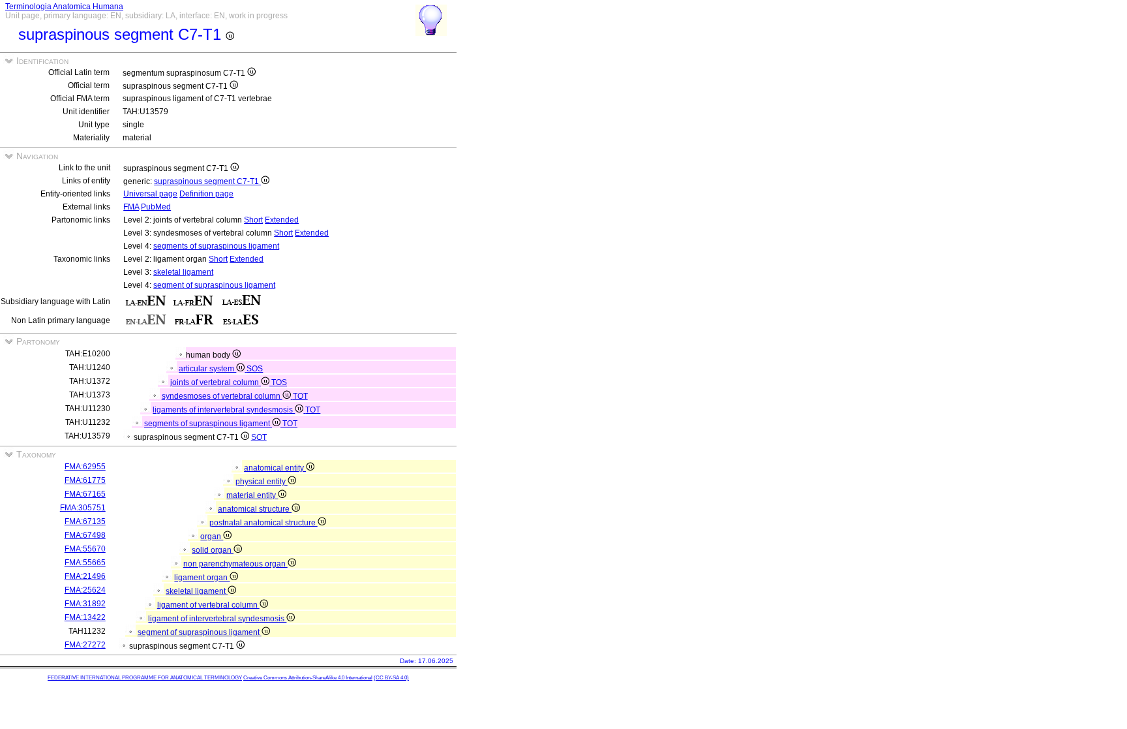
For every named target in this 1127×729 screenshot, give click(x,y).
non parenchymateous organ (235, 563)
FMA (131, 206)
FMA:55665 (85, 562)
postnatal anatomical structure (263, 522)
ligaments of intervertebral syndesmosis (224, 409)
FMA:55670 (85, 548)
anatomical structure (255, 509)
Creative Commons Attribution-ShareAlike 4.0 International (307, 678)
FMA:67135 (85, 521)
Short (253, 220)
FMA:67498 (85, 535)
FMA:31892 (85, 603)
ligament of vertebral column (208, 605)
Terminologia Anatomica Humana (64, 6)
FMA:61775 (85, 480)
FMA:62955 (85, 466)
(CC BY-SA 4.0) (391, 678)
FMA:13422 (85, 617)
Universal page (150, 193)
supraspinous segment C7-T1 (207, 181)
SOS (255, 368)
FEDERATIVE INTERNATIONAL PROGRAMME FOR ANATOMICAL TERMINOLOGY (145, 678)
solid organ (212, 550)
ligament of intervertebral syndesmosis (217, 618)
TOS (279, 382)
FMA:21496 (85, 576)
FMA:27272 (85, 644)
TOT (300, 396)
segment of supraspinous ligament (214, 285)
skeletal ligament (183, 272)
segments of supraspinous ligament (216, 246)
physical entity (261, 481)
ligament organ (202, 577)
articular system (207, 368)
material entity (252, 495)
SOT (259, 437)
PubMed (156, 206)
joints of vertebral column (215, 382)
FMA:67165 (85, 494)
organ (211, 536)
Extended (282, 220)
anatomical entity (275, 468)
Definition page (206, 193)
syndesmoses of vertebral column (222, 396)
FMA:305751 (83, 507)
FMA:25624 (85, 590)
